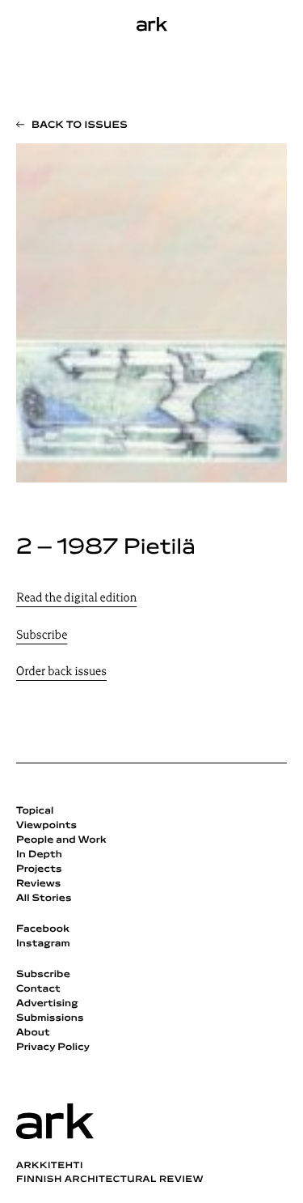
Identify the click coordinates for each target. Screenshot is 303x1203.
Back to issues (80, 125)
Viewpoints (46, 826)
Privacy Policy (53, 1047)
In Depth (39, 855)
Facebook (42, 929)
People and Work (61, 840)
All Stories (44, 898)
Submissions (50, 1018)
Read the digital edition (76, 599)
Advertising (47, 1004)
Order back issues (61, 672)
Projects (39, 869)
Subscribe (41, 636)
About (33, 1033)
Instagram (43, 944)
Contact (38, 989)
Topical (34, 811)
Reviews (38, 884)
